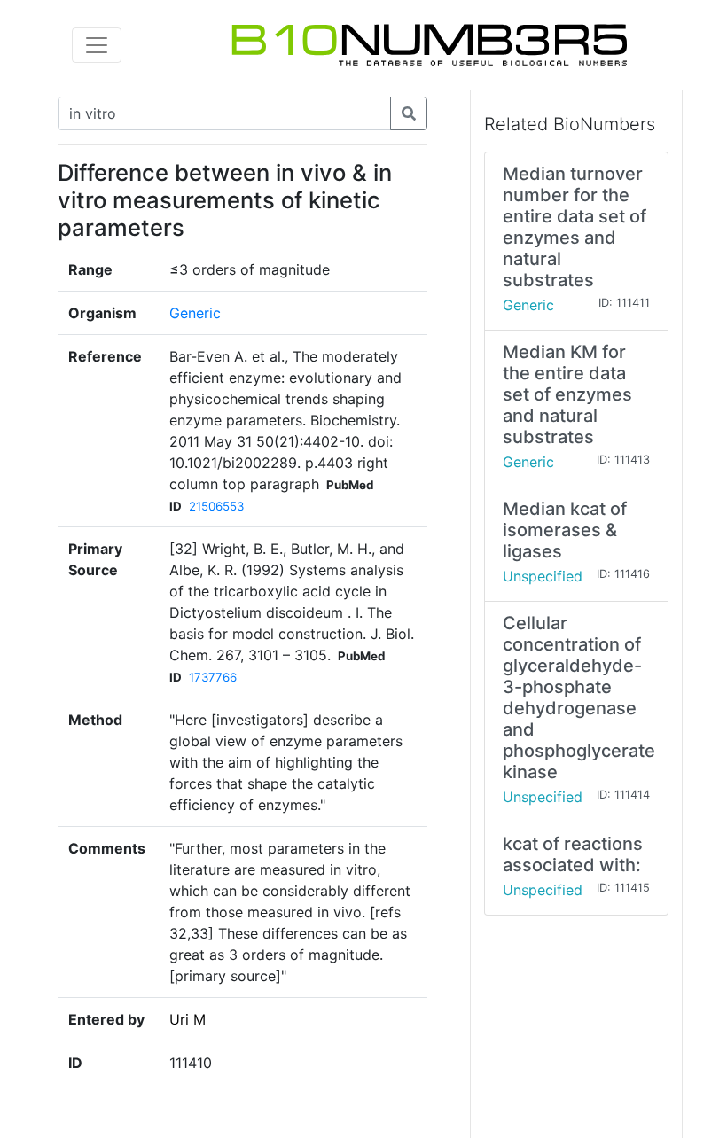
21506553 (216, 506)
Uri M (187, 1019)
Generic (195, 313)
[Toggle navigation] (96, 45)
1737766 (213, 677)
